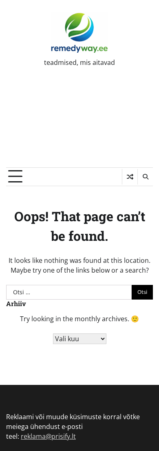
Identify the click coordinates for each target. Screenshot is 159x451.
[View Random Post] (129, 176)
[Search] (145, 176)
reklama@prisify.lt (48, 436)
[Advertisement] (79, 123)
